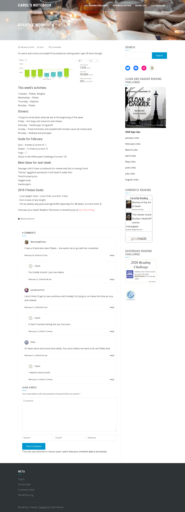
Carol (41, 47)
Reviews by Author (122, 5)
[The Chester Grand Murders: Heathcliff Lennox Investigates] (128, 216)
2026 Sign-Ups (132, 131)
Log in (21, 479)
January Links (132, 137)
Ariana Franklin (139, 209)
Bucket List (141, 5)
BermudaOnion (38, 241)
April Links (130, 155)
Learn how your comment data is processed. (84, 451)
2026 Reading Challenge (141, 264)
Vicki (33, 342)
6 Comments (56, 47)
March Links (131, 149)
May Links (130, 161)
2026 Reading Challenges (96, 5)
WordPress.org (25, 495)
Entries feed (24, 484)
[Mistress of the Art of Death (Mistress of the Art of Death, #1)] (128, 204)
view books (152, 281)
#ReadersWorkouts (27, 218)
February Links (132, 143)
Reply (112, 255)
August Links (132, 179)
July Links (130, 173)
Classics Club (158, 5)
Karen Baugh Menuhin (135, 230)
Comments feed (26, 489)
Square (42, 507)
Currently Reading (139, 198)
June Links (130, 167)
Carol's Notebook (34, 5)
